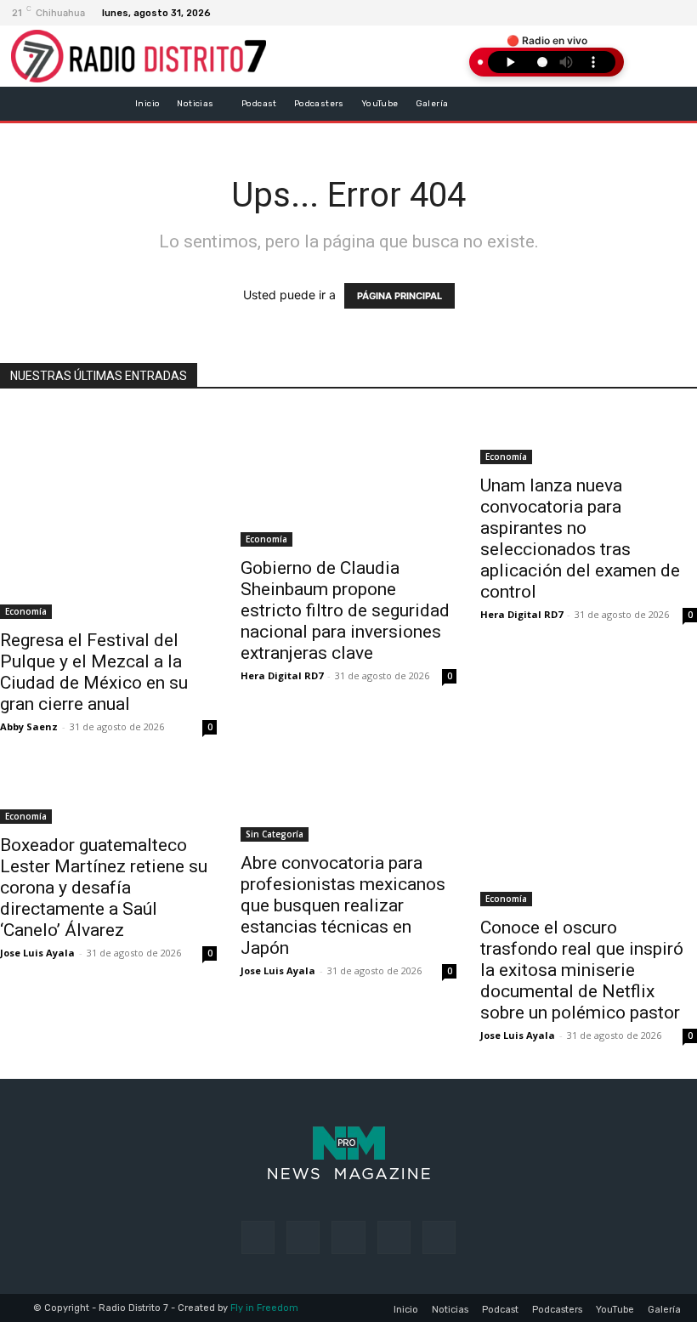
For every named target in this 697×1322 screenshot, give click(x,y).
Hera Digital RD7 (282, 675)
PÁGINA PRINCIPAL (399, 296)
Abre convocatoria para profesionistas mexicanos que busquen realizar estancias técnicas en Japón (343, 905)
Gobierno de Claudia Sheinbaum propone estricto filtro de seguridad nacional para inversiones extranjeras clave (345, 610)
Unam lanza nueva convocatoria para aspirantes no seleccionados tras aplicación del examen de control (580, 538)
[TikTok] (348, 1237)
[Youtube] (439, 1237)
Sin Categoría (274, 834)
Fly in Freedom (264, 1307)
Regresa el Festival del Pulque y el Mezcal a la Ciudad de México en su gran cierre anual (94, 672)
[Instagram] (650, 13)
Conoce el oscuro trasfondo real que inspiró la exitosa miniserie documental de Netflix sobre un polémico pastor (581, 970)
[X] (670, 13)
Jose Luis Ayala (37, 952)
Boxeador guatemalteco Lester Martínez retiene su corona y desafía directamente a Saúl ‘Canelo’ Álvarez (103, 887)
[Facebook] (630, 13)
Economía (26, 611)
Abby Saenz (29, 726)
